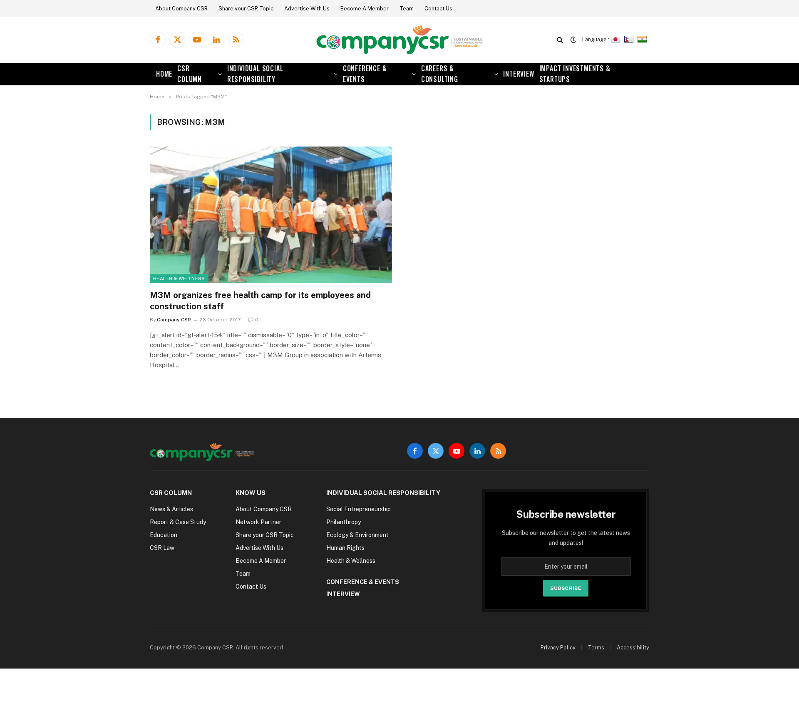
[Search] (560, 39)
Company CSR (174, 320)
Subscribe (565, 588)
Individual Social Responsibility (255, 73)
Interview (518, 74)
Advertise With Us (307, 8)
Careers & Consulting (439, 73)
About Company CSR (181, 8)
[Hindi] (643, 39)
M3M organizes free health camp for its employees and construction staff (260, 300)
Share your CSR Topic (245, 8)
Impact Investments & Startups (574, 73)
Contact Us (438, 8)
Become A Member (364, 8)
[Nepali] (630, 39)
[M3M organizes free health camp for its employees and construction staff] (271, 215)
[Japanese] (616, 39)
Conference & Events (365, 73)
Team (407, 8)
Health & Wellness (179, 278)
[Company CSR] (399, 39)
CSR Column (189, 73)
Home (164, 74)
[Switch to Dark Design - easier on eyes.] (573, 39)
